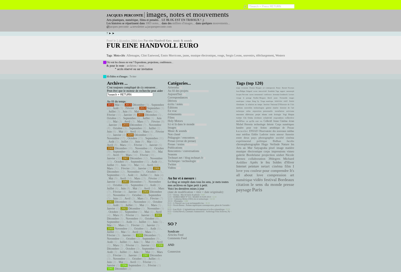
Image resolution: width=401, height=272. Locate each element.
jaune (186, 55)
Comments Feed (177, 238)
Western (280, 55)
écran (291, 121)
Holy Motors (176, 121)
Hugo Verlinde (270, 144)
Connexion (174, 251)
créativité (267, 117)
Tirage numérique (266, 101)
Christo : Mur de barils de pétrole (186, 195)
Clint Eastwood (150, 55)
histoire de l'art (287, 108)
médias (246, 134)
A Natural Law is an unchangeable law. (188, 203)
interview (278, 101)
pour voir (252, 127)
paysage (243, 189)
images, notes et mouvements (187, 14)
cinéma (277, 166)
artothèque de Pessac (282, 127)
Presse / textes (176, 144)
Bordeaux (286, 179)
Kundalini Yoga (273, 91)
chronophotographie (248, 144)
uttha (248, 111)
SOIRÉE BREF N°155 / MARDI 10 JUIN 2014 (192, 197)
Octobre (111, 118)
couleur (256, 171)
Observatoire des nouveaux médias (276, 131)
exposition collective (284, 117)
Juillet (112, 111)
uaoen (251, 95)
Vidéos (172, 167)
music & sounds (182, 40)
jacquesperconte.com (159, 26)
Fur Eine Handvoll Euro (152, 45)
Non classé (174, 134)
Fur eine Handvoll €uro (157, 40)
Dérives (173, 100)
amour (280, 134)
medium (239, 108)
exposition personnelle (263, 111)
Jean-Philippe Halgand (244, 91)
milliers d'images (182, 23)
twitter (239, 118)
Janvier (128, 114)
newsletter (138, 26)
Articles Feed (175, 234)
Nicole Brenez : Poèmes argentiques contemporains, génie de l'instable (201, 205)
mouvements (220, 23)
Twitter (132, 76)
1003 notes (152, 23)
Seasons (173, 154)
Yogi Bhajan (288, 114)
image (280, 147)
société (280, 137)
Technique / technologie (182, 161)
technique (240, 111)
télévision (249, 114)
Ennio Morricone (171, 55)
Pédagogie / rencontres (181, 137)
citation (242, 184)
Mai (117, 104)
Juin (125, 111)
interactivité (263, 91)
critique (248, 101)
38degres (274, 158)
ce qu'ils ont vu (254, 121)
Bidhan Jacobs (283, 141)
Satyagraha (260, 147)
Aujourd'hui (175, 94)
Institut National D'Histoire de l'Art (279, 104)
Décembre (139, 104)
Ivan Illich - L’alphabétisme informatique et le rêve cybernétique (199, 209)
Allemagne (133, 55)
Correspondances (178, 97)
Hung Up (255, 101)
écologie (277, 114)
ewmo (255, 91)
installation (279, 111)
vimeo (290, 151)
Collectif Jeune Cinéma (275, 121)
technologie (259, 124)
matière (289, 147)
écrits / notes (175, 104)
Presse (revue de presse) (182, 141)
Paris (257, 189)
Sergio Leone (234, 55)
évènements (175, 114)
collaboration (256, 158)
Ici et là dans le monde (181, 124)
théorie (270, 124)
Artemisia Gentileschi (280, 95)
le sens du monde (266, 184)
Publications (175, 147)
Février (130, 108)
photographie (266, 137)
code (270, 114)
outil (286, 101)
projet (257, 114)
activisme (290, 111)
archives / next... (136, 65)
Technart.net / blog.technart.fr (186, 157)
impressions (278, 151)
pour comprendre (276, 171)
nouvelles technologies (254, 108)
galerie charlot (272, 108)
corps (267, 151)
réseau (264, 114)
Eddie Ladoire (259, 134)
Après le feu (260, 162)
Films (171, 117)
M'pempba (178, 201)
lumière (240, 127)
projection (268, 155)
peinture (253, 166)
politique (262, 141)
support (282, 91)
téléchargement (265, 55)
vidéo (258, 180)
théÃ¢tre (240, 121)
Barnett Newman (288, 88)
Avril (127, 121)
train (272, 134)
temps (238, 88)
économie (244, 88)
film (288, 166)
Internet (241, 166)
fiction (263, 127)
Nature (285, 144)
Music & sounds (178, 131)
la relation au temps (254, 104)
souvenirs (248, 55)
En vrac (173, 110)
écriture (258, 117)
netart (265, 166)
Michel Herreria (244, 124)
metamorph (290, 91)
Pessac (278, 88)
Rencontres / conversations (184, 151)
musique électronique (203, 55)
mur (238, 134)
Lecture (291, 95)
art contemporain (269, 88)
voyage (238, 98)
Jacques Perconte (242, 95)
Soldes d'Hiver (283, 162)
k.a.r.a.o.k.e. (242, 131)
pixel (272, 147)
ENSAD (253, 131)
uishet (280, 155)
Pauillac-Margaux (259, 98)
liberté (270, 98)
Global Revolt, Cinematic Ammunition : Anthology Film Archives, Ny (201, 212)
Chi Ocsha (248, 118)
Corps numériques (284, 124)
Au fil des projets (178, 90)
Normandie (283, 98)
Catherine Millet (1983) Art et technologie (191, 199)
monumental (258, 95)
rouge (220, 55)
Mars (149, 111)
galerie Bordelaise (248, 155)
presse (288, 184)
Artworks (174, 87)
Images (172, 127)
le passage (247, 98)
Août (116, 108)
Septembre (157, 104)
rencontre (240, 114)
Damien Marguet (255, 88)
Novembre (155, 124)
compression (276, 175)
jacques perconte (119, 26)
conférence (268, 95)
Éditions (173, 107)
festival (270, 180)
